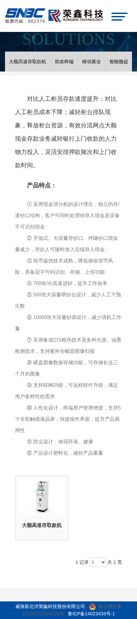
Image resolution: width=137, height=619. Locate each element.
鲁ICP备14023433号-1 (91, 613)
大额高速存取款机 (42, 525)
